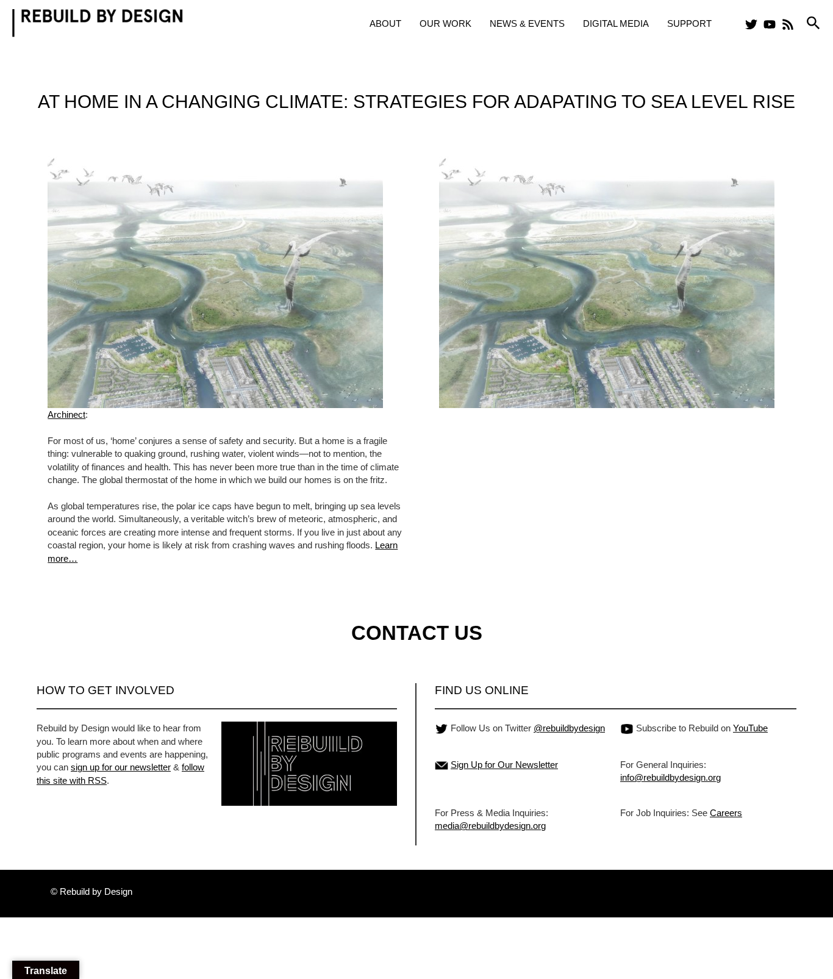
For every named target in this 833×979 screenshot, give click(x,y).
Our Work (445, 23)
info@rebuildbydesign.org (670, 777)
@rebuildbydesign (569, 728)
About (385, 23)
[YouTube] (769, 24)
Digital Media (616, 23)
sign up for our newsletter (121, 767)
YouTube (750, 728)
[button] (813, 23)
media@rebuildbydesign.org (490, 825)
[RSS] (788, 24)
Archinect (66, 414)
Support (689, 23)
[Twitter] (751, 24)
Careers (726, 813)
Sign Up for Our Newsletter (504, 764)
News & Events (527, 23)
